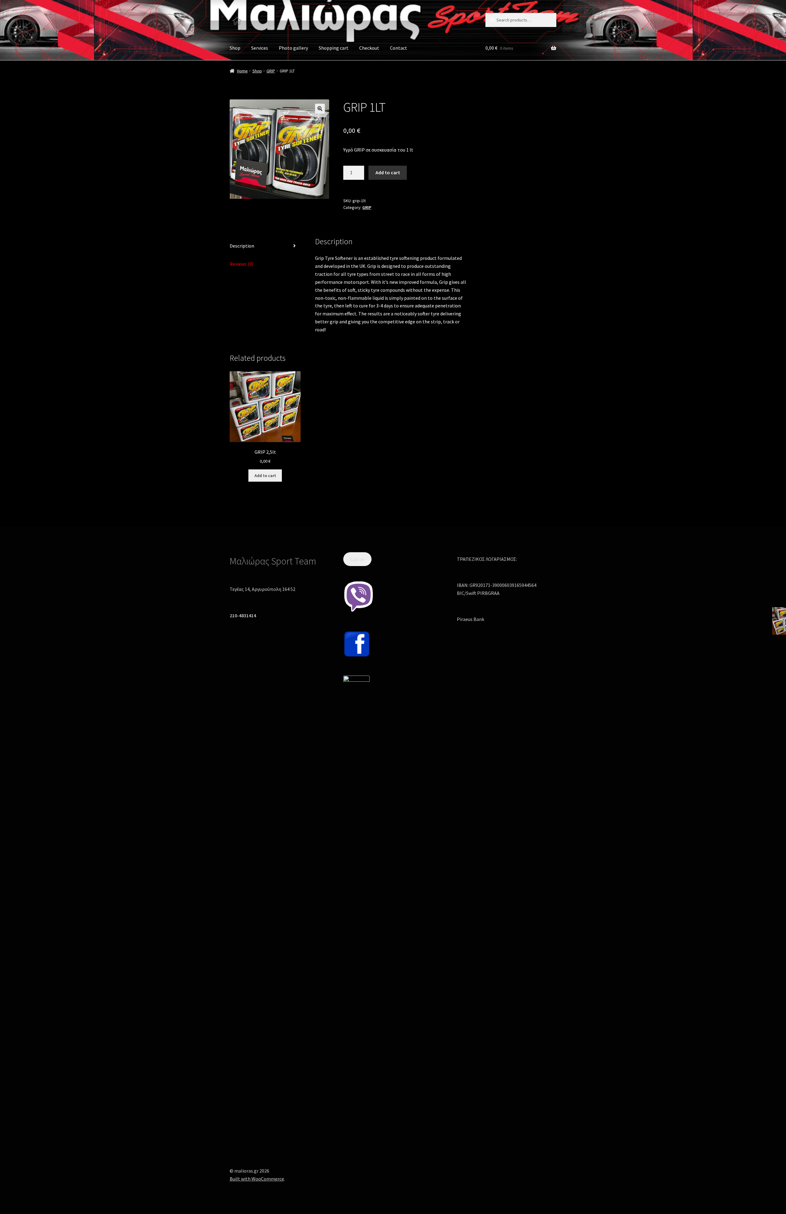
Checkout (369, 48)
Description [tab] (242, 246)
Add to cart (387, 172)
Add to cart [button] (265, 475)
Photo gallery (293, 48)
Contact (398, 48)
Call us (357, 559)
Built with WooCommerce (257, 1179)
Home (242, 71)
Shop (235, 48)
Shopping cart (333, 48)
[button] (320, 109)
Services (259, 48)
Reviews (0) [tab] (241, 264)
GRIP (271, 71)
